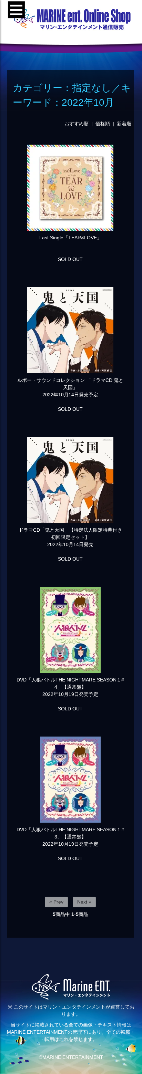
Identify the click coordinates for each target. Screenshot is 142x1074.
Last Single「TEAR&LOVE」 (70, 237)
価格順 (102, 123)
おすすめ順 (76, 123)
